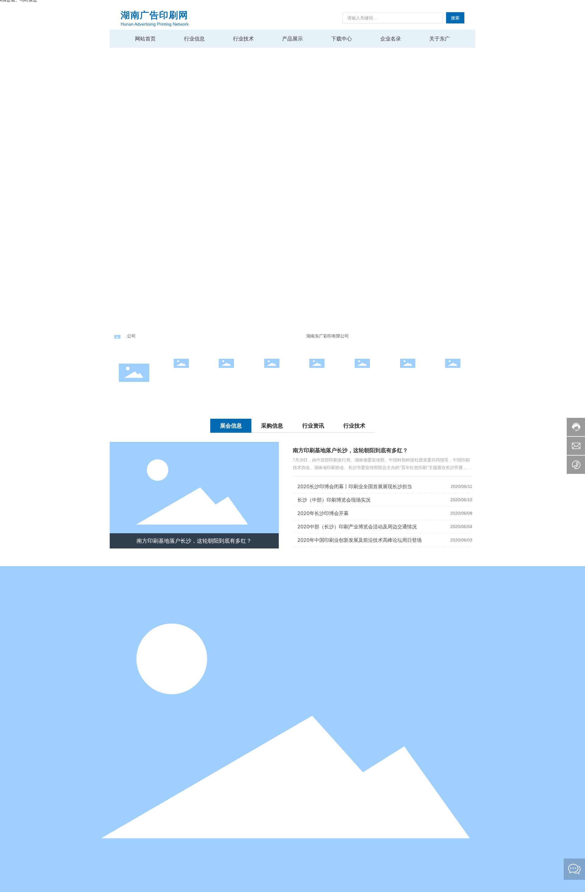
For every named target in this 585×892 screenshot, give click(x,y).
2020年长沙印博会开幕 (323, 513)
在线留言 (453, 375)
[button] (569, 164)
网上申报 (181, 375)
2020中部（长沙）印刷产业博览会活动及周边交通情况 (357, 527)
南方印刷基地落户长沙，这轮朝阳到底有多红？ (194, 541)
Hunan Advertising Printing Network (155, 24)
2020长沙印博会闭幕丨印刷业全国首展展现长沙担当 (354, 486)
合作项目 (226, 375)
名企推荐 (272, 375)
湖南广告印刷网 (154, 15)
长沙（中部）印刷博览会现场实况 (333, 500)
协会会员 (317, 375)
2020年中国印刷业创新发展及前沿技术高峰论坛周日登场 (359, 540)
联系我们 (407, 375)
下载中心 (362, 375)
